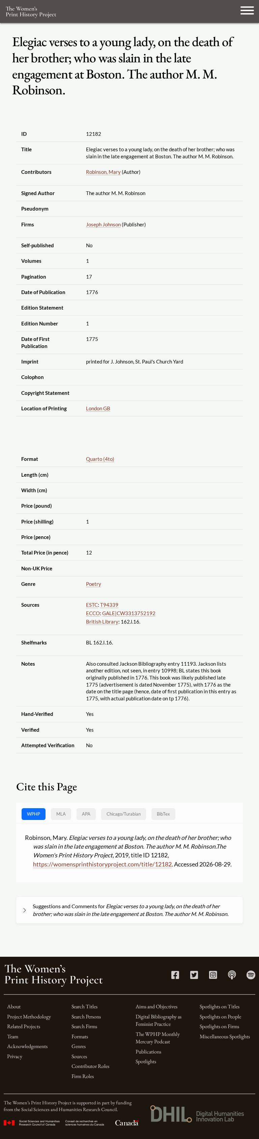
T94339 (109, 605)
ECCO (93, 613)
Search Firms (84, 1026)
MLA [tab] (61, 814)
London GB (98, 408)
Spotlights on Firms (219, 1026)
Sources (79, 1056)
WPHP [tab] (33, 814)
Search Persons (86, 1016)
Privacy (14, 1056)
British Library (102, 622)
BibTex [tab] (163, 814)
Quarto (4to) (100, 459)
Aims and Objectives (156, 1006)
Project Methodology (29, 1016)
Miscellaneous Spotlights (225, 1036)
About (14, 1006)
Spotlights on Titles (219, 1006)
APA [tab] (86, 814)
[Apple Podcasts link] (232, 976)
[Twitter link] (194, 976)
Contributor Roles (90, 1066)
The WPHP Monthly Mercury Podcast (158, 1038)
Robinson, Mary (103, 172)
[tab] (123, 814)
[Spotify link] (251, 976)
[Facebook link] (175, 976)
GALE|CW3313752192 (128, 613)
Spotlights (146, 1061)
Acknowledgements (27, 1046)
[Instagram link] (213, 976)
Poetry (93, 584)
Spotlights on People (220, 1016)
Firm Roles (82, 1076)
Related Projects (23, 1026)
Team (12, 1036)
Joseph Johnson (103, 224)
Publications (148, 1051)
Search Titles (84, 1006)
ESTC (92, 605)
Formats (79, 1036)
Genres (78, 1046)
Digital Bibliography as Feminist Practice (158, 1020)
